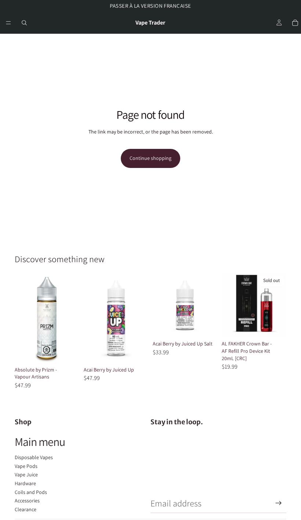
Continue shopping (150, 158)
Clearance (25, 509)
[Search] (24, 23)
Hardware (25, 483)
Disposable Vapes (34, 457)
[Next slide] (278, 305)
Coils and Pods (31, 492)
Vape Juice (26, 474)
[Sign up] (278, 503)
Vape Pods (26, 466)
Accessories (27, 500)
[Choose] (68, 352)
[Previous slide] (230, 305)
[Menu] (8, 22)
